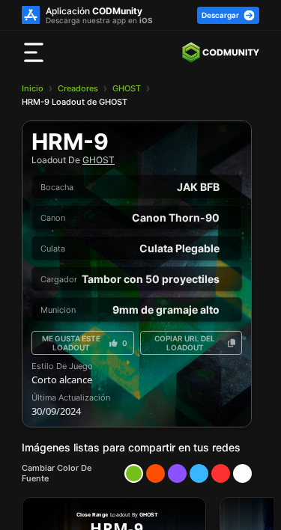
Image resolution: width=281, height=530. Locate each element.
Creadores (78, 88)
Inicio (32, 88)
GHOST (126, 88)
